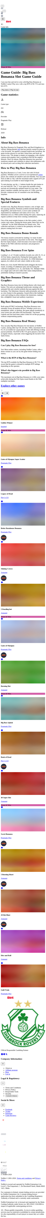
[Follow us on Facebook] (4, 1055)
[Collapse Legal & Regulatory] (3, 1083)
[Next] (7, 393)
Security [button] (8, 1094)
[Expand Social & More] (3, 1105)
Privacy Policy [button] (10, 1090)
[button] (2, 396)
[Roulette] (23, 16)
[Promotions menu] (2, 6)
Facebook (8, 1109)
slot (19, 149)
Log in (7, 1074)
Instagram (8, 1113)
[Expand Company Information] (3, 1063)
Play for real (14, 90)
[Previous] (3, 393)
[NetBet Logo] (6, 22)
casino (40, 175)
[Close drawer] (3, 19)
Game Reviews (10, 1115)
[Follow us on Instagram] (2, 1055)
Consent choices (11, 1096)
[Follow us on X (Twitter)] (6, 1055)
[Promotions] (2, 6)
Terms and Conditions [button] (13, 1088)
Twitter (7, 1111)
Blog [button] (7, 1072)
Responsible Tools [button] (11, 1092)
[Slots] (23, 13)
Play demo (5, 90)
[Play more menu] (2, 11)
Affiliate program (11, 1070)
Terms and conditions (24, 1178)
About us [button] (8, 1068)
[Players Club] (23, 8)
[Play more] (4, 11)
